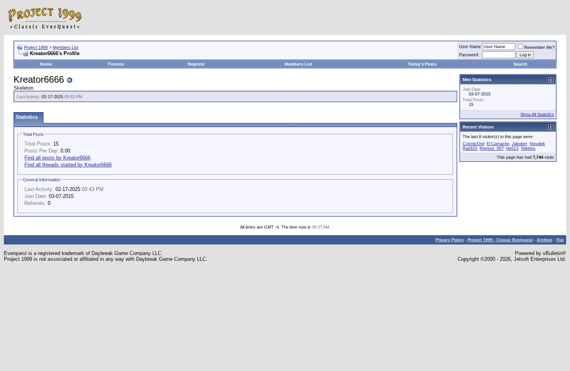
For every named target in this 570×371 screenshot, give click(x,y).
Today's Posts (422, 64)
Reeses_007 (492, 148)
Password (468, 54)
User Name (470, 46)
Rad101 (470, 148)
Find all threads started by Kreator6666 (68, 165)
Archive (544, 240)
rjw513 (512, 148)
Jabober (519, 143)
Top (560, 240)
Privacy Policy (449, 240)
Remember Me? (539, 47)
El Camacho (498, 143)
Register (196, 64)
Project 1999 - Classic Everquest (500, 240)
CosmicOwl (473, 143)
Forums (116, 64)
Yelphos (528, 148)
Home (46, 64)
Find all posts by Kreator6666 (57, 158)
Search (520, 64)
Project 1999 (36, 47)
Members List (65, 47)
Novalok (537, 143)
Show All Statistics (537, 114)
